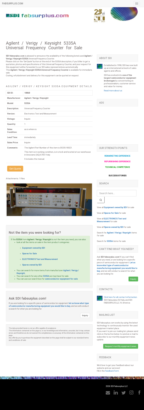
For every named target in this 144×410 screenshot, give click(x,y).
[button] (15, 169)
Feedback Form (112, 371)
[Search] (101, 199)
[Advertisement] (117, 126)
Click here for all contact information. (120, 297)
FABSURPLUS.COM (12, 3)
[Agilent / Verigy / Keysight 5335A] (49, 200)
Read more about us (113, 90)
